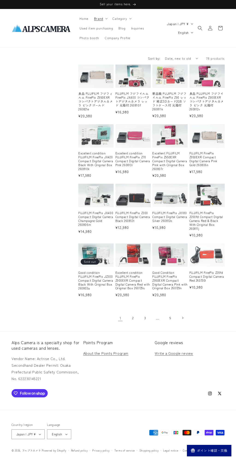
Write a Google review (174, 353)
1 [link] (120, 318)
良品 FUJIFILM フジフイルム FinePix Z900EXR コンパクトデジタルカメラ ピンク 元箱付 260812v (206, 101)
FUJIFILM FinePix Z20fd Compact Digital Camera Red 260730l (206, 277)
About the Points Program (105, 353)
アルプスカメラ (31, 450)
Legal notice (170, 450)
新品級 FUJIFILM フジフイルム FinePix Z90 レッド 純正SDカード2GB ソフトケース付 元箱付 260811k (169, 101)
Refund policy (79, 450)
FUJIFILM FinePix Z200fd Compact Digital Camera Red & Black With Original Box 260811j (206, 220)
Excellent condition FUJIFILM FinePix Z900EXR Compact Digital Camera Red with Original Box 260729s (132, 280)
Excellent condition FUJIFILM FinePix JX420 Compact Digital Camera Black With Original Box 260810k (95, 161)
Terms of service (124, 450)
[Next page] (182, 318)
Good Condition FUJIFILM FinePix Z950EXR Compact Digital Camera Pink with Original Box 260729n (169, 280)
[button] (100, 18)
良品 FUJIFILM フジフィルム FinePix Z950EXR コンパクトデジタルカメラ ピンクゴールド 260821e (95, 101)
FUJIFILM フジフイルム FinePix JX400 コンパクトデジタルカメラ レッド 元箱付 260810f (132, 99)
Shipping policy (149, 450)
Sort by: (154, 58)
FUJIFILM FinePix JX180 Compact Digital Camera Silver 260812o (169, 217)
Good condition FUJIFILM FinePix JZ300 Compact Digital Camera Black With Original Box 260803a (95, 280)
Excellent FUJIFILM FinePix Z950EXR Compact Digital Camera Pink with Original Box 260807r (169, 161)
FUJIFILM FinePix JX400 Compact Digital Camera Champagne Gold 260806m (95, 219)
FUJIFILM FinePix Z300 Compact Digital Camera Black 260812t (132, 217)
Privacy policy (101, 450)
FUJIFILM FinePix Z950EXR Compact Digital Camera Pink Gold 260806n (203, 159)
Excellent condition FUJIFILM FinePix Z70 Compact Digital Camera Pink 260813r (132, 159)
